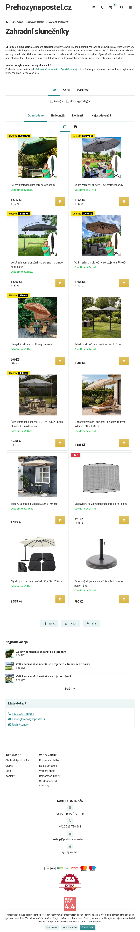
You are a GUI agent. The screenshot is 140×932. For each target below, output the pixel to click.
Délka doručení (48, 765)
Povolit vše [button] (88, 927)
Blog (8, 770)
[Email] (94, 7)
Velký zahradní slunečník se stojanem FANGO (99, 262)
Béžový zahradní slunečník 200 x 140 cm (34, 503)
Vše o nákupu (49, 755)
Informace (13, 755)
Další (68, 688)
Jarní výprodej (80, 101)
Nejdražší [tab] (78, 115)
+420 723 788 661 (23, 713)
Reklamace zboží (49, 776)
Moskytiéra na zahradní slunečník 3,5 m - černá (100, 503)
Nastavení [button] (51, 927)
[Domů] (6, 22)
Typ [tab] (53, 89)
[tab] (65, 127)
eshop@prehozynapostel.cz (28, 719)
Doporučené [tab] (36, 115)
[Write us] (70, 846)
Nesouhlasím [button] (70, 927)
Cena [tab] (66, 89)
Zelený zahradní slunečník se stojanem (33, 185)
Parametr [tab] (83, 89)
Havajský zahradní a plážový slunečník (32, 344)
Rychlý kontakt (20, 724)
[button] (60, 201)
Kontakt (10, 776)
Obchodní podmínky (17, 760)
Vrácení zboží (47, 770)
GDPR (9, 765)
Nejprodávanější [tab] (102, 115)
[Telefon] (102, 7)
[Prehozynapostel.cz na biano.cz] (70, 904)
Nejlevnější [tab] (58, 115)
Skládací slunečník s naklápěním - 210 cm (97, 344)
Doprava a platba (49, 760)
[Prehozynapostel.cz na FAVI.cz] (70, 882)
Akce (58, 101)
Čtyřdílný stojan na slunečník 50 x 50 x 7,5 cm (36, 581)
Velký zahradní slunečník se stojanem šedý (98, 185)
